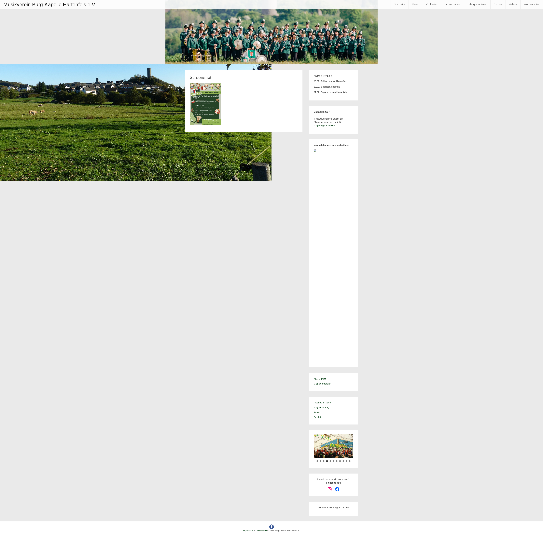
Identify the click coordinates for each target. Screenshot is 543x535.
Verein (415, 4)
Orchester (431, 4)
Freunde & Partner (323, 402)
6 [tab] (333, 461)
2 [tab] (320, 461)
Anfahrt (317, 417)
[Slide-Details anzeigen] (333, 255)
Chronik (498, 4)
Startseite (399, 4)
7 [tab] (337, 461)
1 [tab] (317, 461)
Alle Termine (320, 379)
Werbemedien (531, 4)
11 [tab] (350, 461)
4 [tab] (327, 461)
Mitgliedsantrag (321, 407)
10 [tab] (346, 461)
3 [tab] (324, 461)
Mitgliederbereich (322, 384)
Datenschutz (261, 530)
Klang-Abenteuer (477, 4)
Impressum (248, 530)
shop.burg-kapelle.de (324, 125)
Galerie (513, 4)
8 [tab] (340, 461)
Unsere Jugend (453, 4)
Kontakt (317, 412)
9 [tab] (343, 461)
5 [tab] (330, 461)
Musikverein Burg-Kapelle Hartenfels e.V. (50, 4)
